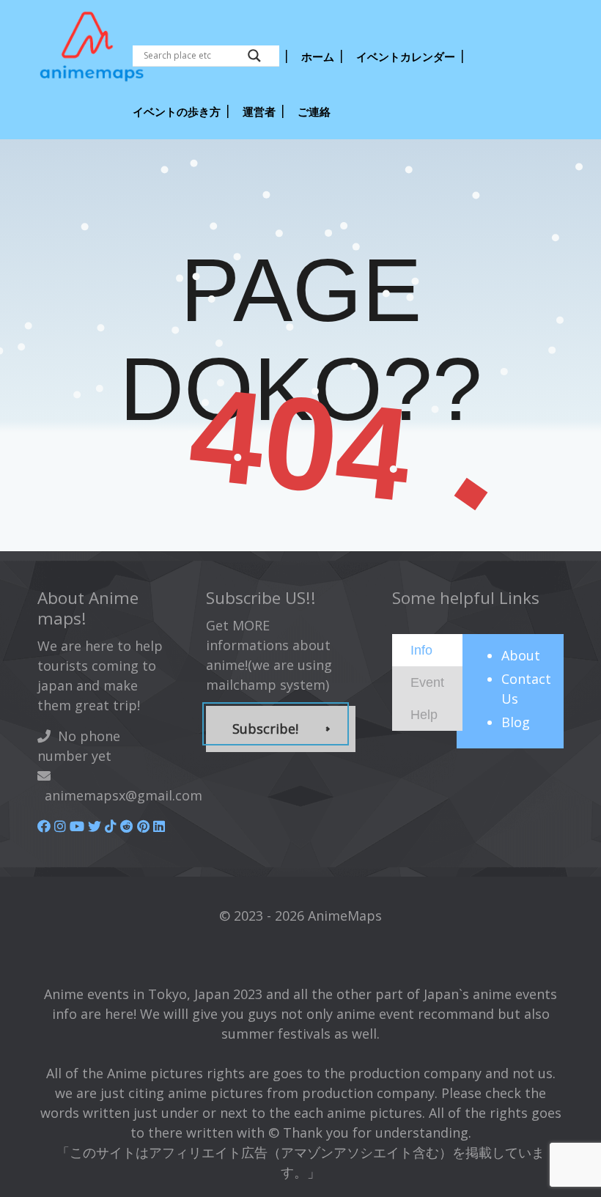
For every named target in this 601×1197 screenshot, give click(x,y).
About (520, 655)
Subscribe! (265, 728)
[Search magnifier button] (254, 55)
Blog (515, 722)
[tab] (427, 650)
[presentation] (421, 649)
